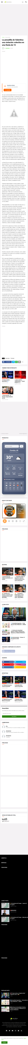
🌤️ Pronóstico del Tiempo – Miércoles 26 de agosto (19, 918)
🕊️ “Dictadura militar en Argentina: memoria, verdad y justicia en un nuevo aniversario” (20, 578)
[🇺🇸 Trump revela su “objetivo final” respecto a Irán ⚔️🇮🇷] (5, 995)
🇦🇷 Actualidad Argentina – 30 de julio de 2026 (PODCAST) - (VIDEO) (18, 624)
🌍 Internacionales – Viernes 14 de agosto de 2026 (18, 638)
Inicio (3, 37)
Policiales (12, 358)
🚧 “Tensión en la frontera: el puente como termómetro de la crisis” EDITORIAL (7, 595)
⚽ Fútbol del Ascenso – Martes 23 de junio (7, 700)
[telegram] (18, 1031)
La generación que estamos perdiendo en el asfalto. (7, 578)
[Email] (19, 362)
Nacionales (7, 37)
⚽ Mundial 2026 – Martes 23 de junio (19, 700)
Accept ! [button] (4, 1042)
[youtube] (12, 1031)
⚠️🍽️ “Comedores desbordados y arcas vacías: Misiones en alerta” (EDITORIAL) (19, 595)
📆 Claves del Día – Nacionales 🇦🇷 (6, 380)
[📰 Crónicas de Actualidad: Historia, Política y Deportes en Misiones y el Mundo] (6, 632)
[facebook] (6, 1031)
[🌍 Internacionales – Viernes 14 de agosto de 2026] (6, 639)
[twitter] (9, 1031)
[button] (2, 2)
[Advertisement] (14, 20)
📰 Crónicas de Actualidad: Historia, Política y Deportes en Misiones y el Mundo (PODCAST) (18, 631)
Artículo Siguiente (23, 433)
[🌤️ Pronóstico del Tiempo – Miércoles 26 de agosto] (5, 919)
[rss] (21, 1031)
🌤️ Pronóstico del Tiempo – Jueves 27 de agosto (18, 904)
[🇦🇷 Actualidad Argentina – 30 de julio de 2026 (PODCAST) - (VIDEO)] (6, 625)
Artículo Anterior (4, 433)
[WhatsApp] (16, 362)
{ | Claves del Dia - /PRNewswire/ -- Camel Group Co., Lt (20, 381)
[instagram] (15, 1031)
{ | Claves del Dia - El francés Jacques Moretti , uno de (7, 397)
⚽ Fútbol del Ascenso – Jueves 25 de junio (7, 686)
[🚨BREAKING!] (5, 912)
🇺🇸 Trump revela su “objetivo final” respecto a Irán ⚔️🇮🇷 (17, 994)
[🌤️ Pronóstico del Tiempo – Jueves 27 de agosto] (5, 905)
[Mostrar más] (22, 362)
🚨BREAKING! (13, 910)
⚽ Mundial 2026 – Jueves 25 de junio (19, 686)
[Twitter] (13, 362)
